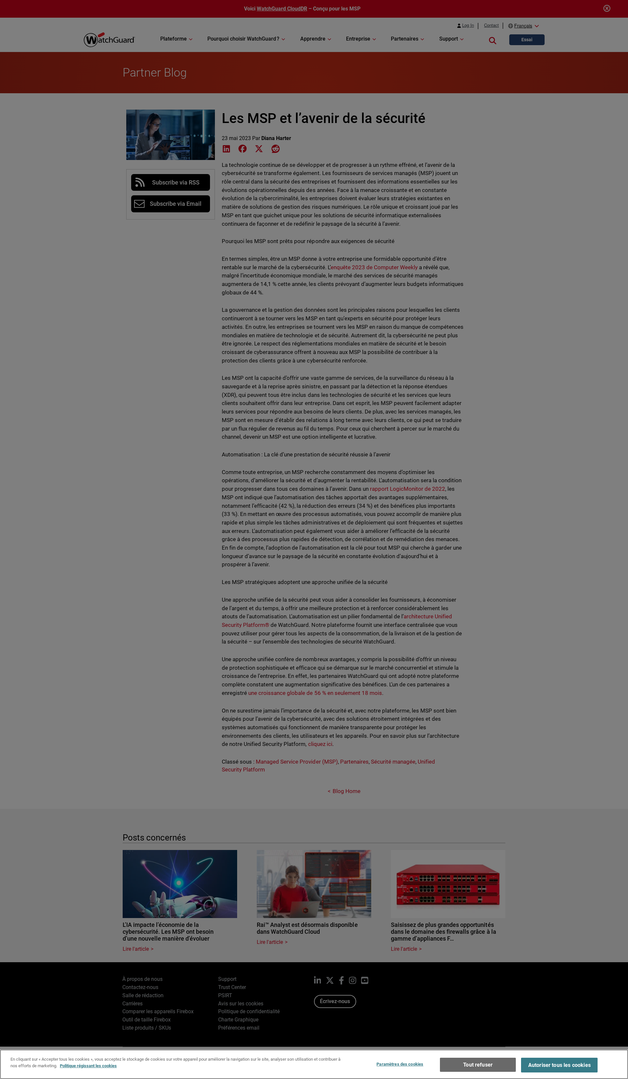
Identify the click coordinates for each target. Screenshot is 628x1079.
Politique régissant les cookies (88, 1065)
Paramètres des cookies (399, 1064)
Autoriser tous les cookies (559, 1065)
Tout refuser (478, 1065)
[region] (314, 1064)
